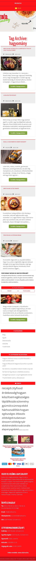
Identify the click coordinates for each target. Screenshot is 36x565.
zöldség (16, 421)
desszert (6, 421)
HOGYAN (7, 147)
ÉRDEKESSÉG (8, 54)
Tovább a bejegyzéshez (17, 86)
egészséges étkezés (13, 413)
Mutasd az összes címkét (23, 429)
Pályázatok (18, 3)
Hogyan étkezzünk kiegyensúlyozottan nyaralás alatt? (17, 365)
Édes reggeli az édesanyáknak (12, 235)
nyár (23, 421)
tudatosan (20, 417)
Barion (18, 465)
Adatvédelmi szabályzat (9, 558)
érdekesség (9, 393)
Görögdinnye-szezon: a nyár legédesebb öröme (17, 375)
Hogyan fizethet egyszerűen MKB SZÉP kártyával (25, 446)
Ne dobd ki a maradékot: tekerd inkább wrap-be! (17, 369)
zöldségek (8, 417)
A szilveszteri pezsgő (9, 95)
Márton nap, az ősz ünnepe (11, 188)
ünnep (17, 405)
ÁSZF (16, 558)
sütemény (22, 401)
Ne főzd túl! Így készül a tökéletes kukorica (15, 372)
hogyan (24, 409)
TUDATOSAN (6, 347)
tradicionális (23, 425)
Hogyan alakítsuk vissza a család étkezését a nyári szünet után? (16, 360)
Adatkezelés (2, 558)
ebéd (16, 429)
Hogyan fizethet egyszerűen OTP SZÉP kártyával (10, 446)
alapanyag (7, 429)
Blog (3, 335)
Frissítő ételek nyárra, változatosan (13, 378)
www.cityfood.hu (23, 553)
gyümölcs (7, 405)
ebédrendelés (9, 425)
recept (6, 388)
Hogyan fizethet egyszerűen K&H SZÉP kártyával (18, 459)
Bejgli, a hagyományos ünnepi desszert (14, 142)
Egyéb (4, 338)
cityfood (17, 388)
